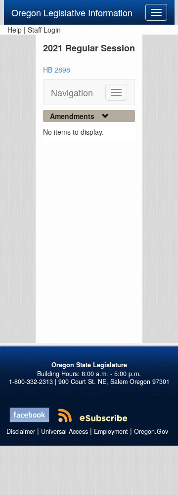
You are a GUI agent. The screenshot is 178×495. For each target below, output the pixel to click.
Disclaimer (20, 431)
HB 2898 (56, 70)
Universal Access (64, 431)
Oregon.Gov (151, 431)
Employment (111, 431)
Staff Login (44, 30)
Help (14, 30)
